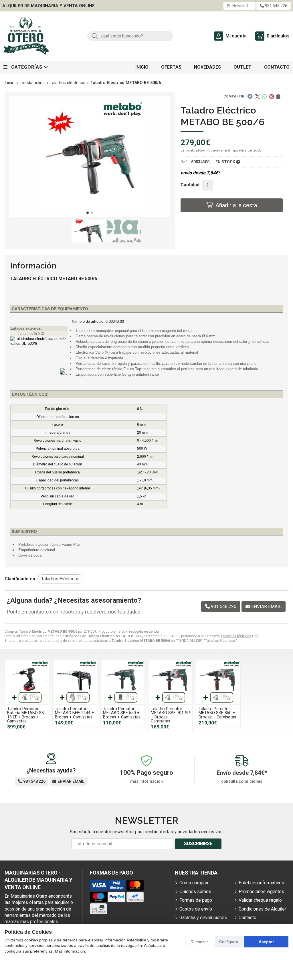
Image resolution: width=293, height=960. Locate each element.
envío (206, 150)
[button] (87, 213)
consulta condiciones (241, 781)
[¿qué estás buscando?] (130, 36)
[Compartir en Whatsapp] (264, 96)
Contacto (247, 917)
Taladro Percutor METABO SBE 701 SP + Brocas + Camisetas (170, 715)
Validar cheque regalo (260, 900)
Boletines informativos (261, 882)
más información (146, 781)
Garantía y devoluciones (203, 917)
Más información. (70, 951)
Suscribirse (198, 843)
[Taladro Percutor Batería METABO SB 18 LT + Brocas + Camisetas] (27, 682)
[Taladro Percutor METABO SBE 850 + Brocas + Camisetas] (218, 682)
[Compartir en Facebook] (250, 96)
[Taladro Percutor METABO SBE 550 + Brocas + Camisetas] (122, 682)
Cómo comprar (194, 882)
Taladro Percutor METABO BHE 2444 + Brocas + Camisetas (74, 713)
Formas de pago (195, 900)
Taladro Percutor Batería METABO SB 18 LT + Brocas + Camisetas (25, 715)
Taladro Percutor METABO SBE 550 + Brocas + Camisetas (121, 713)
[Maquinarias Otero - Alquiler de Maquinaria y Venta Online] (26, 36)
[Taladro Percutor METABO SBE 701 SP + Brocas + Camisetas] (170, 682)
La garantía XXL (31, 334)
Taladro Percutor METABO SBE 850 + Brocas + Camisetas (217, 713)
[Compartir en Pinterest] (271, 96)
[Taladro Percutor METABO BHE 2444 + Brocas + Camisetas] (74, 682)
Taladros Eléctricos (236, 636)
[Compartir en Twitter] (257, 96)
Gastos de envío (195, 909)
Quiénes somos (195, 891)
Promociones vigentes (261, 891)
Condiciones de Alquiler (262, 909)
